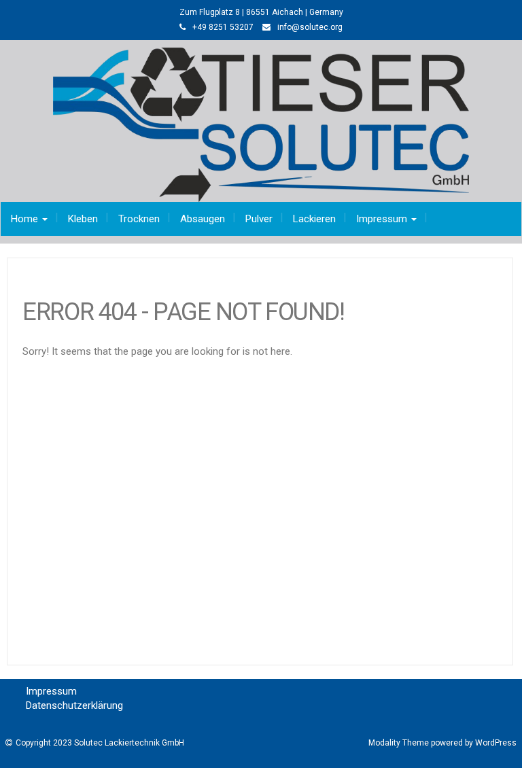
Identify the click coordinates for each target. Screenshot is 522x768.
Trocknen (139, 219)
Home (26, 219)
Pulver (259, 219)
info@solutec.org (310, 27)
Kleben (83, 219)
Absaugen (202, 219)
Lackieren (314, 219)
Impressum (383, 219)
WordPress (496, 743)
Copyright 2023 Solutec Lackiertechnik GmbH (100, 743)
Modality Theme (398, 743)
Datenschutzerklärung (74, 705)
